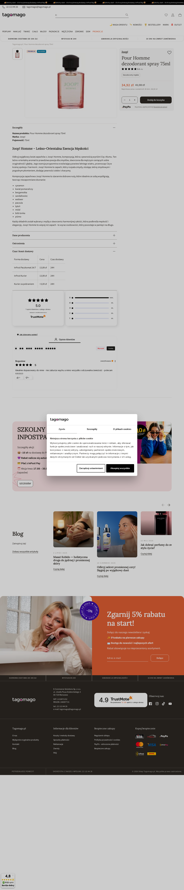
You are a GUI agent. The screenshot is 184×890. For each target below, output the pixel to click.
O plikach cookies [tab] (122, 429)
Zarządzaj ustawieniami (91, 468)
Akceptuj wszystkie (120, 468)
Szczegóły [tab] (92, 429)
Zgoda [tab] (62, 429)
